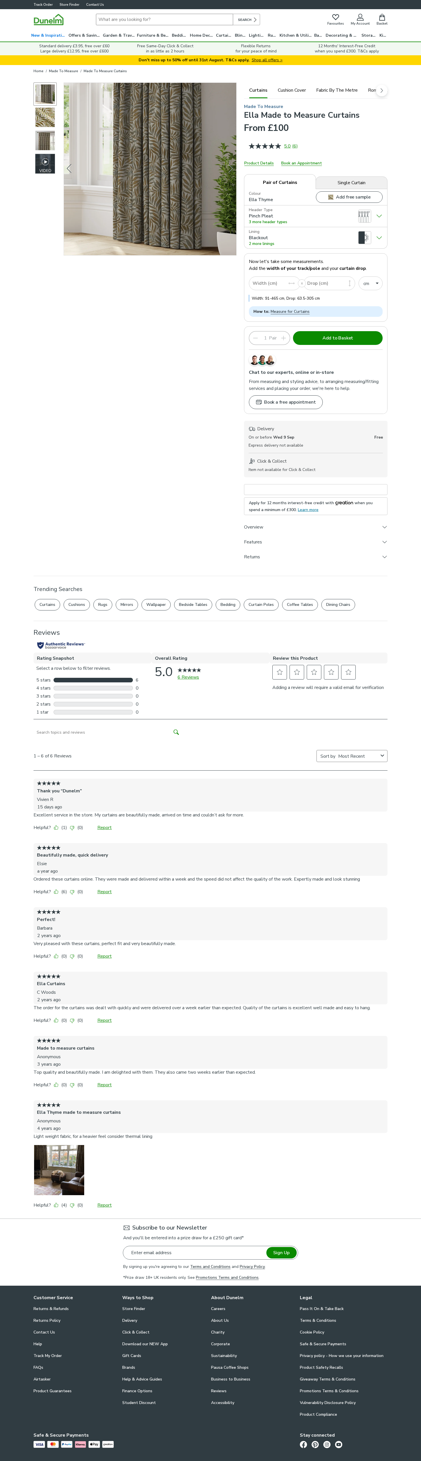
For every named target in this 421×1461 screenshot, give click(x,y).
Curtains (224, 35)
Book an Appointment (301, 163)
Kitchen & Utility (296, 35)
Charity (218, 1332)
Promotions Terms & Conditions (329, 1391)
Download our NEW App (145, 1344)
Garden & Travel (119, 35)
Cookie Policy (312, 1332)
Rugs (273, 35)
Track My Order (48, 1355)
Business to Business (230, 1379)
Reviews (219, 1391)
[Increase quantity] (283, 338)
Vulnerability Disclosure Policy (328, 1402)
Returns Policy (47, 1320)
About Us (220, 1320)
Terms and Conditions (210, 1266)
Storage (369, 35)
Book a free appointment (290, 402)
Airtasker (42, 1379)
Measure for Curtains (290, 311)
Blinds (241, 35)
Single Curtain (351, 183)
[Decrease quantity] (255, 338)
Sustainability (224, 1355)
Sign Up (281, 1253)
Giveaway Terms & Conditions (327, 1379)
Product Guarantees (53, 1391)
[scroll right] (381, 90)
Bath (319, 35)
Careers (218, 1308)
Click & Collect (135, 1332)
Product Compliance (318, 1414)
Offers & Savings (84, 35)
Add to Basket (337, 338)
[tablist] (315, 90)
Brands (128, 1367)
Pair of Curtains (280, 182)
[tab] (258, 90)
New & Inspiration (49, 35)
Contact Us (95, 4)
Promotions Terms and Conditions (227, 1277)
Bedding (180, 35)
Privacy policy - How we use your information (341, 1355)
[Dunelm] (49, 19)
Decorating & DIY (343, 35)
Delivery (129, 1320)
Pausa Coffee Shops (230, 1367)
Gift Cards (131, 1355)
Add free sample (353, 197)
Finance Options (137, 1391)
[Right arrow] (231, 169)
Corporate (220, 1344)
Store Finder (69, 4)
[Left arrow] (69, 169)
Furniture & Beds (153, 35)
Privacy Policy (252, 1266)
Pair (273, 338)
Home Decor (202, 35)
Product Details (259, 163)
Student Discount (139, 1402)
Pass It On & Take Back (322, 1308)
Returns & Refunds (51, 1308)
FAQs (38, 1367)
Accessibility (222, 1402)
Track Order (43, 4)
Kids (383, 35)
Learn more (308, 509)
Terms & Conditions (318, 1320)
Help (38, 1344)
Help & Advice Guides (142, 1379)
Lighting (257, 35)
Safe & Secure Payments (323, 1344)
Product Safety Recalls (321, 1367)
